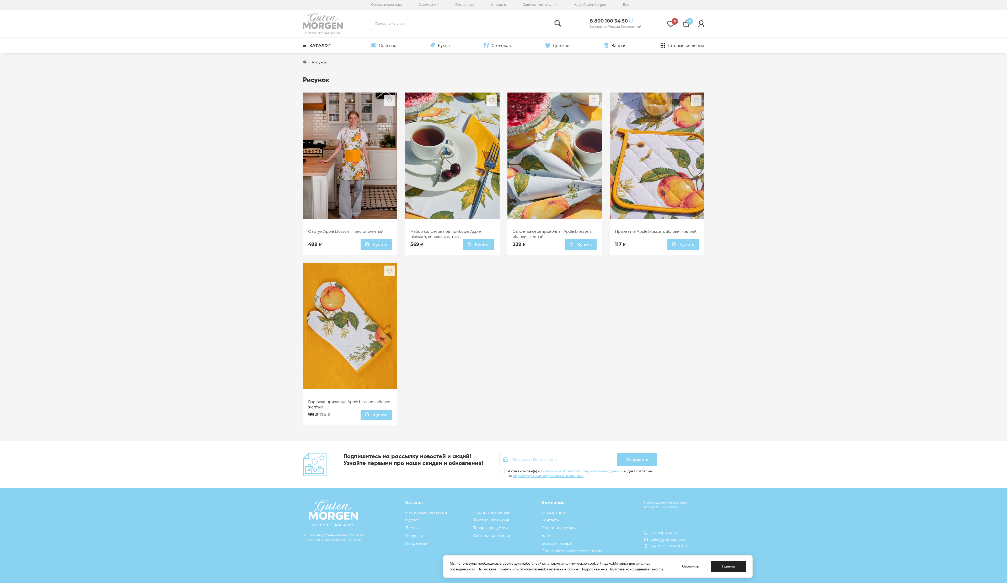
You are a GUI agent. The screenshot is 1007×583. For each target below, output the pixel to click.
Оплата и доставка (386, 5)
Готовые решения (686, 45)
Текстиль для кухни (492, 520)
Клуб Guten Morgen (590, 5)
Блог (627, 5)
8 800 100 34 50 (663, 533)
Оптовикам (464, 5)
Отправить (637, 459)
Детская (561, 45)
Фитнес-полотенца (491, 535)
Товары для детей (490, 528)
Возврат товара (557, 543)
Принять (728, 566)
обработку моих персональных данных (548, 476)
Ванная (618, 45)
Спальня (387, 45)
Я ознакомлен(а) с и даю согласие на (579, 473)
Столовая (501, 45)
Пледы (411, 528)
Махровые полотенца (426, 512)
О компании (428, 5)
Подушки (414, 535)
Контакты (498, 5)
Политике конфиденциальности (635, 569)
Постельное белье (491, 512)
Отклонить (690, 566)
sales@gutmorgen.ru (668, 539)
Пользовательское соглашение (572, 551)
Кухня (444, 45)
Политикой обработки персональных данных (582, 471)
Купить (379, 244)
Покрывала (416, 543)
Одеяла (412, 520)
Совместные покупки (540, 5)
